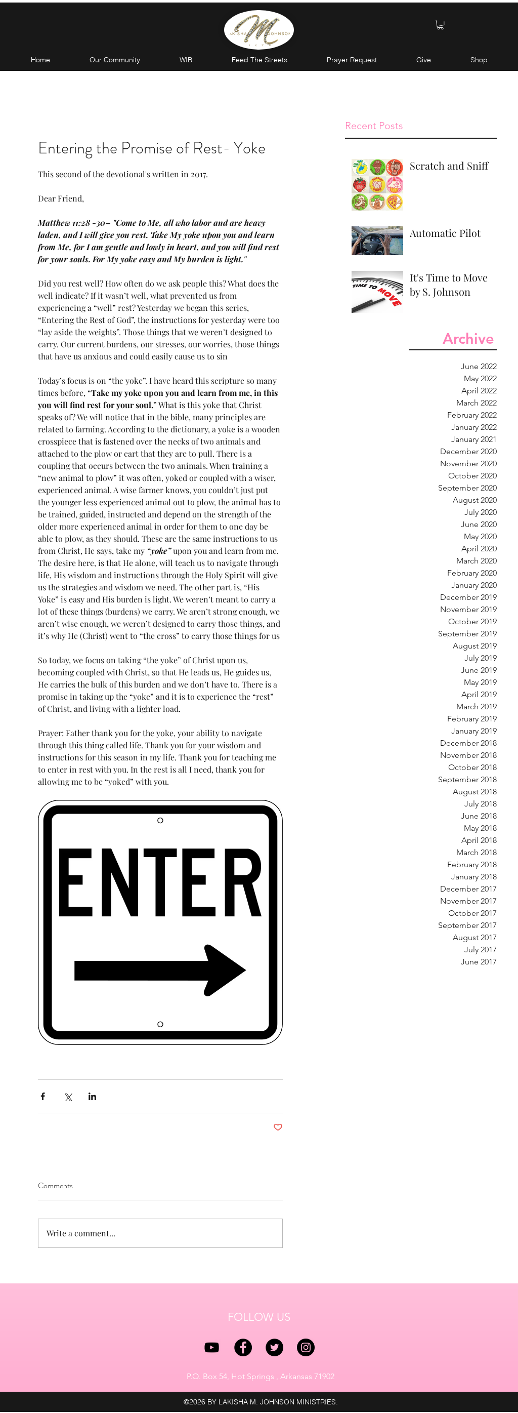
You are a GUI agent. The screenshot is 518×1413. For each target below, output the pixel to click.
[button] (440, 24)
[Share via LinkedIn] (92, 1096)
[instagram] (306, 1347)
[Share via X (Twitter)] (67, 1096)
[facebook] (243, 1347)
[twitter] (274, 1347)
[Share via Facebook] (43, 1096)
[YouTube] (212, 1347)
